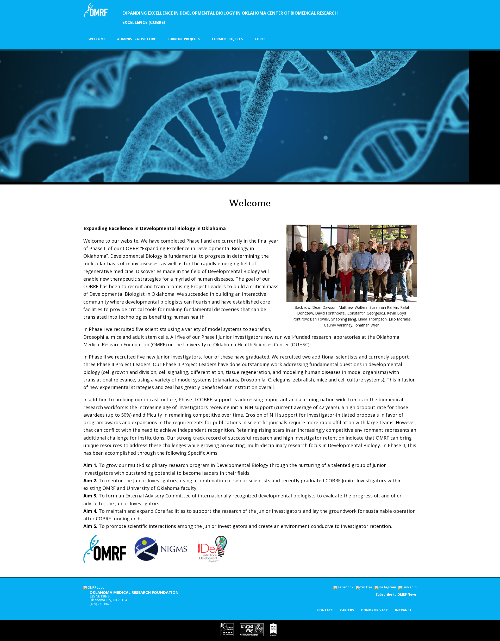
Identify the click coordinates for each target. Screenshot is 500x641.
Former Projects (227, 38)
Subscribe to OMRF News (396, 594)
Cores (260, 38)
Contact (325, 610)
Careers (347, 610)
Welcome (97, 38)
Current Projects (183, 38)
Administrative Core (136, 38)
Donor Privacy (374, 610)
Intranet (403, 610)
